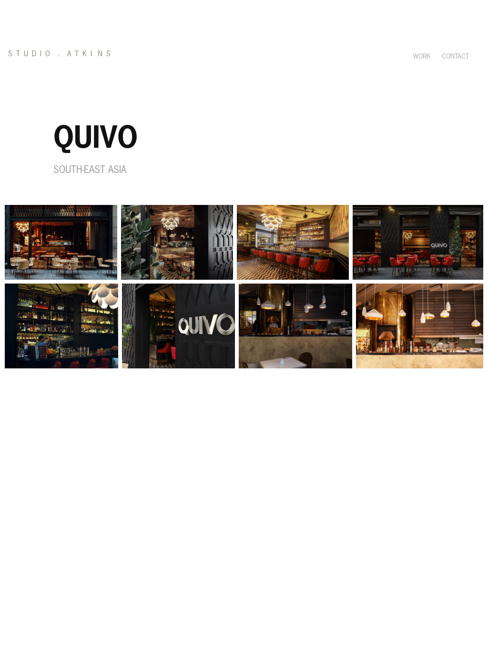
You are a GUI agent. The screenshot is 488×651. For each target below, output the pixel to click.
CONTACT (455, 56)
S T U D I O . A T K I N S (59, 53)
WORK (421, 56)
